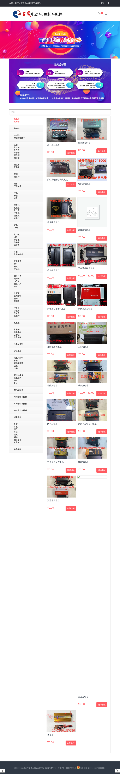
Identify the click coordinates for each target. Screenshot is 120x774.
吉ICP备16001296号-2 (67, 768)
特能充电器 (52, 385)
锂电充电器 (83, 462)
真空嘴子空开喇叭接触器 (17, 265)
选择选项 (71, 153)
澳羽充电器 (52, 424)
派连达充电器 (53, 500)
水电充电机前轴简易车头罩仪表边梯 (18, 363)
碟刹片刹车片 (16, 175)
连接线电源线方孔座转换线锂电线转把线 (16, 211)
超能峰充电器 (84, 230)
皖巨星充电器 (84, 184)
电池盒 (16, 323)
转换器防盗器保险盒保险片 (16, 312)
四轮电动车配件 (20, 410)
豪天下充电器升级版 (87, 424)
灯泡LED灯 (16, 226)
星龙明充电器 (53, 222)
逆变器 (50, 735)
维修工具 (17, 351)
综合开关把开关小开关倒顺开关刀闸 (17, 281)
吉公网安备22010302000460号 (93, 768)
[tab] (26, 120)
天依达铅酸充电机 (86, 268)
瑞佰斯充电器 (84, 143)
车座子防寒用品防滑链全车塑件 (17, 333)
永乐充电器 (83, 347)
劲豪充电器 (83, 385)
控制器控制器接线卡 (19, 136)
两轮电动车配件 (20, 397)
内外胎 (16, 128)
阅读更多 (71, 184)
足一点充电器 (53, 145)
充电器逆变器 (16, 120)
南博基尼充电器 (85, 309)
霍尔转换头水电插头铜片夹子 (18, 379)
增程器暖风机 (16, 166)
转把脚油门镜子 (16, 195)
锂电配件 (17, 417)
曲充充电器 (83, 697)
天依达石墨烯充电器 (56, 309)
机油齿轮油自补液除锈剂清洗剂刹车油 (16, 151)
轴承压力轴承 (17, 184)
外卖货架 (17, 449)
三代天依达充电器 (55, 462)
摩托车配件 (18, 390)
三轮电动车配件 (20, 403)
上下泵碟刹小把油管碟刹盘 (17, 297)
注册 (108, 3)
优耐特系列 (18, 344)
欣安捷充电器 (53, 270)
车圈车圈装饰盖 (18, 253)
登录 (103, 3)
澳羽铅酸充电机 (54, 347)
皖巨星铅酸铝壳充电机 (57, 179)
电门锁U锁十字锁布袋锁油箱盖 (16, 239)
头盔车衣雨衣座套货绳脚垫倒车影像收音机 (17, 433)
